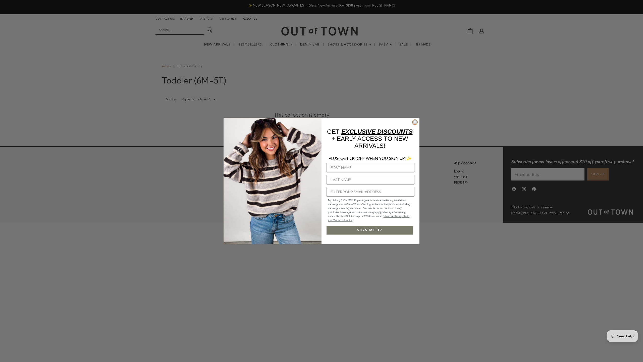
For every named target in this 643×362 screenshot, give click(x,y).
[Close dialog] (414, 122)
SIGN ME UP (369, 230)
